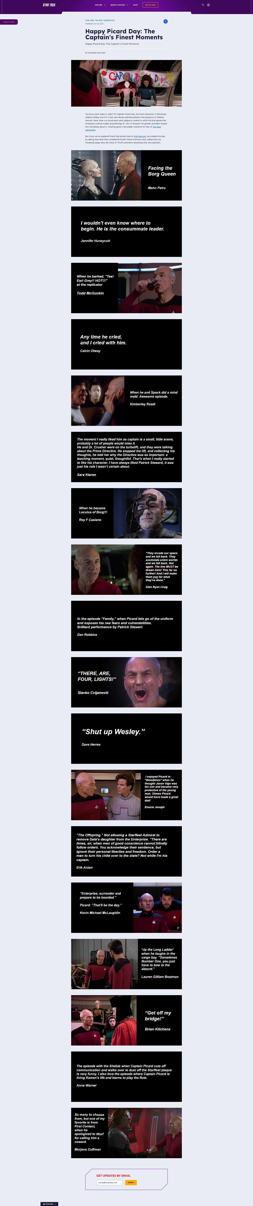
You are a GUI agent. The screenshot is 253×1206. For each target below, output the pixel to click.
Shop (135, 5)
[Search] (203, 5)
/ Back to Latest (9, 22)
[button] (49, 5)
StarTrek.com (140, 136)
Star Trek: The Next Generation (100, 20)
